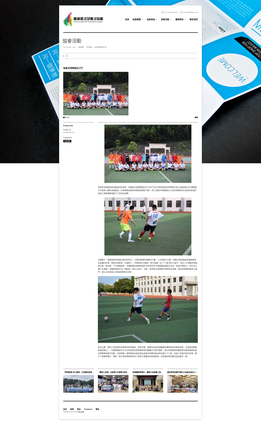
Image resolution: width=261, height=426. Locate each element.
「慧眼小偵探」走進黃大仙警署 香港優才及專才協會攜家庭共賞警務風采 (126, 372)
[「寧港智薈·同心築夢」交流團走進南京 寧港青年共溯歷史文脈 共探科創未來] (78, 384)
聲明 (97, 409)
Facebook (88, 409)
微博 (72, 409)
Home (74, 47)
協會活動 (89, 47)
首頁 (127, 19)
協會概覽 (137, 19)
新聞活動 (165, 19)
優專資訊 (179, 19)
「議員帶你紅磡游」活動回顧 (63, 56)
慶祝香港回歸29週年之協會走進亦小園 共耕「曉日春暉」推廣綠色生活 (195, 372)
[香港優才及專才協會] (83, 11)
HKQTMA (81, 412)
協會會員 (151, 19)
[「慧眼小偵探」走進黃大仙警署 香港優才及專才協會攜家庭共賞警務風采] (113, 384)
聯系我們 (194, 19)
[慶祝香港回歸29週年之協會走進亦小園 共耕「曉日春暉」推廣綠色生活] (182, 384)
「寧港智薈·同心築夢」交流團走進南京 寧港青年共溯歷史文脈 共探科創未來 (93, 372)
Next (197, 117)
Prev (195, 117)
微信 (79, 409)
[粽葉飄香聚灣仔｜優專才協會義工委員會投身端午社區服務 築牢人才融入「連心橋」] (148, 384)
